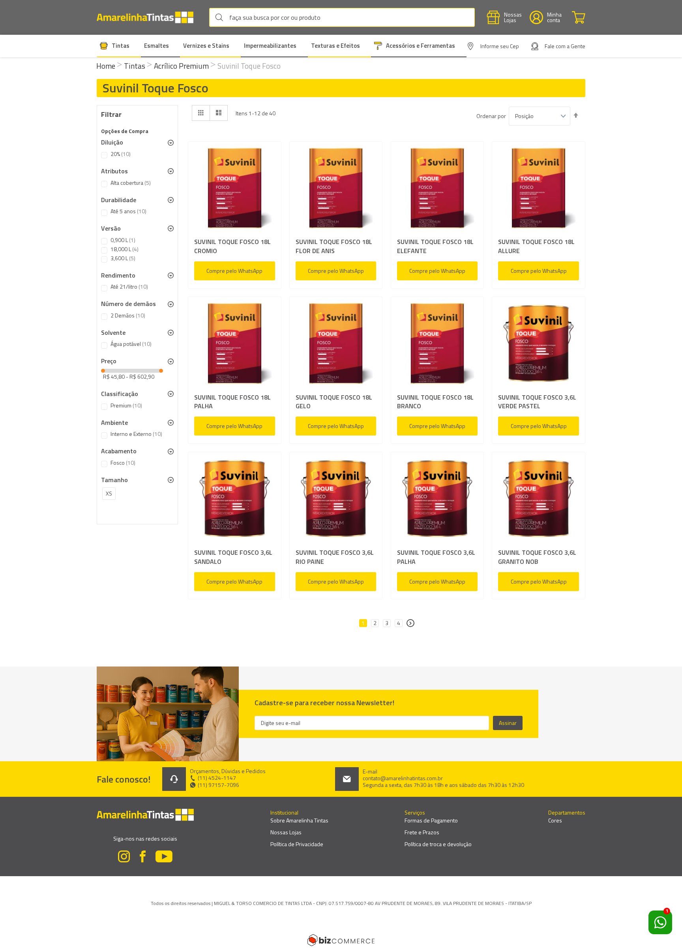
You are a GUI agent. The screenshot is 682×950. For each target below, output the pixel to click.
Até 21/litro (129, 287)
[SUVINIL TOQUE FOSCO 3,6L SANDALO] (234, 500)
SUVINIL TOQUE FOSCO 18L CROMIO (232, 246)
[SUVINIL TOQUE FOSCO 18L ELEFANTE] (437, 190)
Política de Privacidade (296, 844)
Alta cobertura (131, 183)
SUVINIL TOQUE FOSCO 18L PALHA (232, 402)
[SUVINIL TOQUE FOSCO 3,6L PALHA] (437, 500)
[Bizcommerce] (341, 940)
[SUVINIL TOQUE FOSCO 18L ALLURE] (538, 190)
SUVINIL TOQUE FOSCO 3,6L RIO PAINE (335, 557)
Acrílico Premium (182, 65)
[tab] (137, 142)
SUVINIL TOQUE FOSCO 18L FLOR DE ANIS (334, 246)
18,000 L (125, 249)
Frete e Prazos (422, 832)
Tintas (135, 65)
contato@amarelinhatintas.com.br (403, 778)
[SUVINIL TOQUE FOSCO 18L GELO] (336, 345)
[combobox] (342, 17)
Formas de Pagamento (431, 820)
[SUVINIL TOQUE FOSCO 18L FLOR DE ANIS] (336, 190)
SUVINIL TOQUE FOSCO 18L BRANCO (435, 402)
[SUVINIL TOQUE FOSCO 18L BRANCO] (437, 345)
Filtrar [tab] (111, 114)
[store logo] (149, 17)
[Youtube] (164, 857)
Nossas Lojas (286, 832)
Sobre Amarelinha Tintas (299, 820)
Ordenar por (491, 116)
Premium (126, 405)
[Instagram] (124, 857)
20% (121, 154)
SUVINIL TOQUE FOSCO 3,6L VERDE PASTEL (537, 402)
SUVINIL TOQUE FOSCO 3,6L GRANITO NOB (537, 557)
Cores (555, 820)
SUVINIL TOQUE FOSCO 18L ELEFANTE (435, 246)
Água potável (131, 344)
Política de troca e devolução (438, 844)
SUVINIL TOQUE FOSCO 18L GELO (334, 402)
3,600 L (123, 258)
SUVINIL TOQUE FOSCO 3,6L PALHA (436, 557)
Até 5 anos (128, 211)
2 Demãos (128, 315)
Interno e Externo (136, 434)
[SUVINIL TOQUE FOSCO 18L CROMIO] (234, 190)
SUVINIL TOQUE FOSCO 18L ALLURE (536, 246)
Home (106, 65)
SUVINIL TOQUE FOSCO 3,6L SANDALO (233, 557)
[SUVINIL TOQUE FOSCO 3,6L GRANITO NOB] (538, 500)
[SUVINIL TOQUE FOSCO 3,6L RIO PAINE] (336, 500)
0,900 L (123, 240)
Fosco (123, 463)
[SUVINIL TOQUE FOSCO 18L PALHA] (234, 345)
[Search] (221, 17)
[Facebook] (143, 857)
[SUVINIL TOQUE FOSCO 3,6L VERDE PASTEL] (538, 345)
